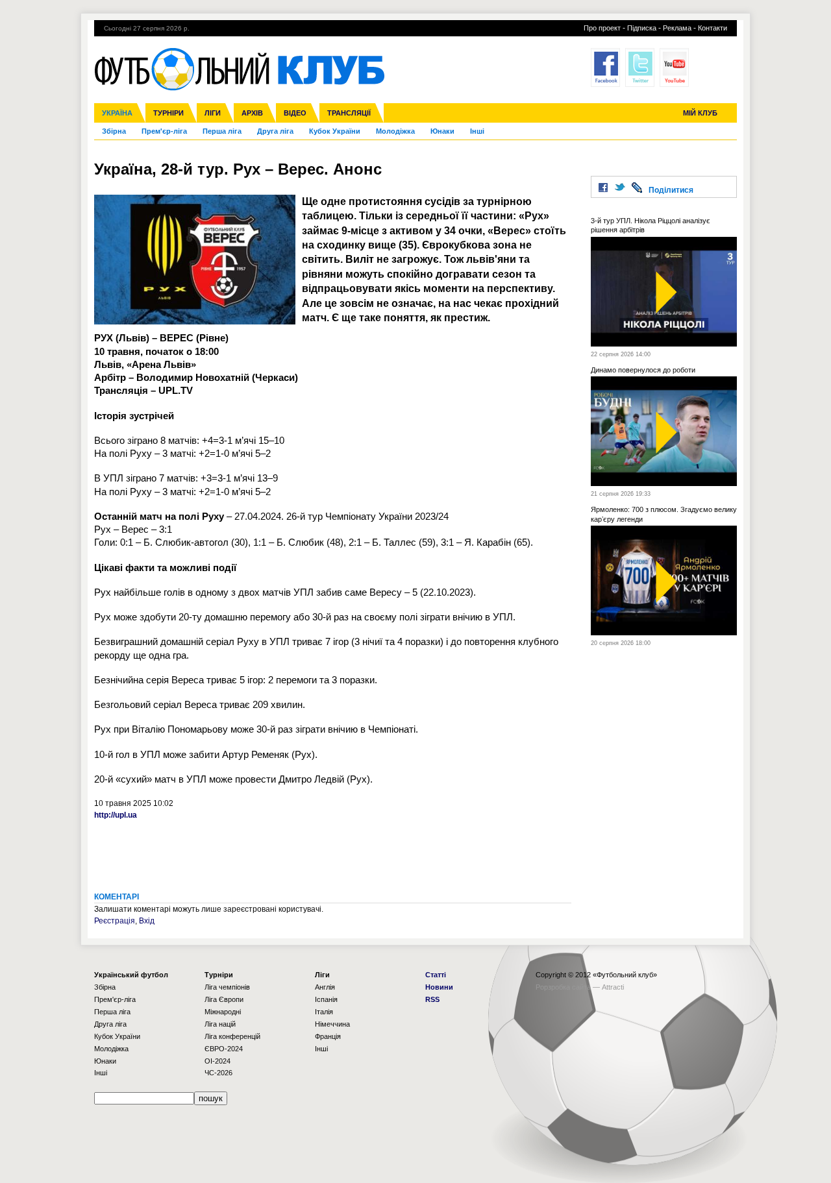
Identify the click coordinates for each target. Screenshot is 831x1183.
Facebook (605, 67)
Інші (477, 131)
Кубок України (334, 131)
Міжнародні (223, 1012)
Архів (252, 113)
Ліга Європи (224, 999)
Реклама (677, 28)
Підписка (641, 28)
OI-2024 (217, 1061)
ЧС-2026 (218, 1073)
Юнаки (442, 131)
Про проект (602, 28)
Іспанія (326, 999)
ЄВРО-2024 (224, 1049)
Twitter (639, 67)
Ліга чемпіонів (227, 987)
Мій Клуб (700, 113)
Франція (328, 1036)
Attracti (613, 987)
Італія (324, 1012)
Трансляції (349, 113)
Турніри (168, 113)
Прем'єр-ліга (164, 131)
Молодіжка (395, 131)
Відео (295, 113)
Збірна (114, 131)
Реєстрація (114, 920)
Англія (325, 987)
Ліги (213, 113)
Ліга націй (220, 1024)
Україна (117, 113)
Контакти (712, 28)
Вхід (147, 920)
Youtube (674, 67)
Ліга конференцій (232, 1036)
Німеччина (332, 1024)
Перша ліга (222, 131)
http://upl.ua (115, 815)
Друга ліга (275, 131)
